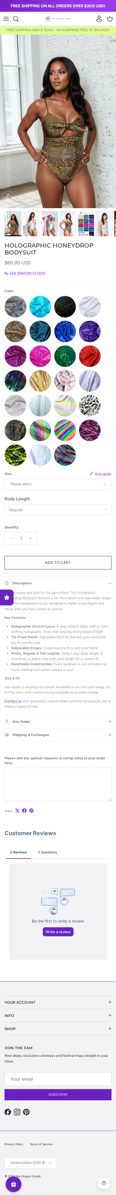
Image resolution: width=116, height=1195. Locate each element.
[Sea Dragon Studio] (58, 19)
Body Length (17, 498)
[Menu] (6, 19)
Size (8, 474)
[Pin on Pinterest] (31, 810)
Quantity (12, 527)
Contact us (13, 701)
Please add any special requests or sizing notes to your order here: (55, 760)
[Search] (18, 19)
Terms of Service (41, 1144)
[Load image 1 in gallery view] (58, 121)
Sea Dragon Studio (28, 1176)
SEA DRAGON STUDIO (27, 273)
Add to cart (58, 562)
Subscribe (58, 1094)
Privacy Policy (14, 1144)
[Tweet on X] (17, 810)
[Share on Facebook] (24, 810)
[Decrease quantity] (10, 538)
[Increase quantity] (32, 538)
